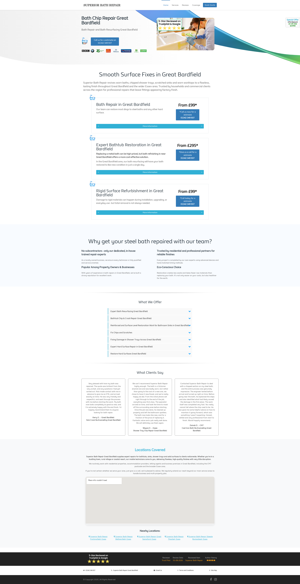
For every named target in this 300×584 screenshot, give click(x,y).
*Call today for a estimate (187, 201)
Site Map (214, 570)
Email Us (159, 570)
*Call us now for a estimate (188, 115)
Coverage (196, 5)
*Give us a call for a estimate (187, 155)
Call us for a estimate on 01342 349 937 (105, 41)
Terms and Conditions (186, 570)
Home (165, 5)
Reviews (185, 5)
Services (175, 5)
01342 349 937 (90, 570)
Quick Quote (210, 5)
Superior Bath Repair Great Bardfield (125, 570)
